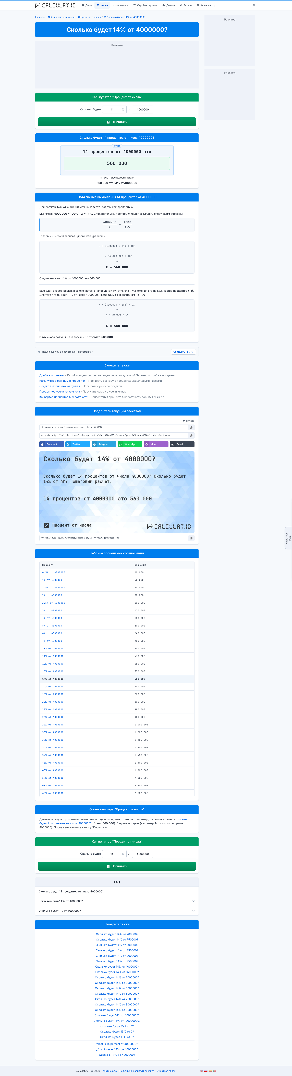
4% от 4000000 (52, 618)
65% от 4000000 (53, 793)
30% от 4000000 (53, 732)
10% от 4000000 (53, 648)
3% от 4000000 (52, 610)
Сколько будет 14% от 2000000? (117, 977)
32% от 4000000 (53, 739)
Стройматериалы (147, 5)
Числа (104, 5)
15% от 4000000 (53, 686)
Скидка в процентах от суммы (59, 386)
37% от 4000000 (53, 755)
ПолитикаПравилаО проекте (136, 1070)
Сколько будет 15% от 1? (117, 1026)
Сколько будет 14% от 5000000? (117, 988)
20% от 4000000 (53, 701)
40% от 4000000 (53, 762)
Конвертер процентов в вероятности (63, 397)
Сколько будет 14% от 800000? (117, 945)
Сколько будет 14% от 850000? (117, 950)
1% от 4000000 (52, 580)
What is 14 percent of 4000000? (117, 1044)
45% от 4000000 (53, 770)
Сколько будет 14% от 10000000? (117, 1015)
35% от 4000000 (53, 747)
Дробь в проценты (51, 375)
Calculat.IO (82, 1070)
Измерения (119, 5)
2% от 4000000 (52, 595)
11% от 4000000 (53, 656)
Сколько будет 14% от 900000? (117, 955)
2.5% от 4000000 (53, 602)
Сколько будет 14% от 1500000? (117, 972)
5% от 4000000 (52, 625)
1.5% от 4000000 (53, 587)
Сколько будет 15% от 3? (117, 1037)
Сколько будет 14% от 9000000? (117, 1010)
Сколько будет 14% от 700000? (117, 934)
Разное (188, 5)
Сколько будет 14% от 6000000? (117, 993)
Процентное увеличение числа (59, 391)
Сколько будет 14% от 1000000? (117, 966)
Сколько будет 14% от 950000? (117, 961)
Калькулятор (207, 5)
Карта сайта (110, 1070)
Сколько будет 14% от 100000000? (117, 1020)
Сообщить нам (181, 351)
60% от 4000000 (53, 785)
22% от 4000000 (53, 709)
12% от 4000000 (53, 663)
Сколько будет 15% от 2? (117, 1031)
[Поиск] (254, 5)
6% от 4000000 (52, 633)
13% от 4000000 (53, 671)
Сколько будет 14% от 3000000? (117, 982)
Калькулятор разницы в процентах (62, 380)
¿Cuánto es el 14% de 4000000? (117, 1049)
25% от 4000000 (53, 724)
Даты (88, 5)
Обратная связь (288, 538)
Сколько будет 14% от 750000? (117, 939)
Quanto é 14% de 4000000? (117, 1054)
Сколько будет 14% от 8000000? (117, 1004)
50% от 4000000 (53, 778)
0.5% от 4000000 (53, 572)
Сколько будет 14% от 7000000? (117, 999)
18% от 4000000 (53, 694)
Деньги (170, 5)
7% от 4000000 (52, 641)
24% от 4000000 (53, 717)
